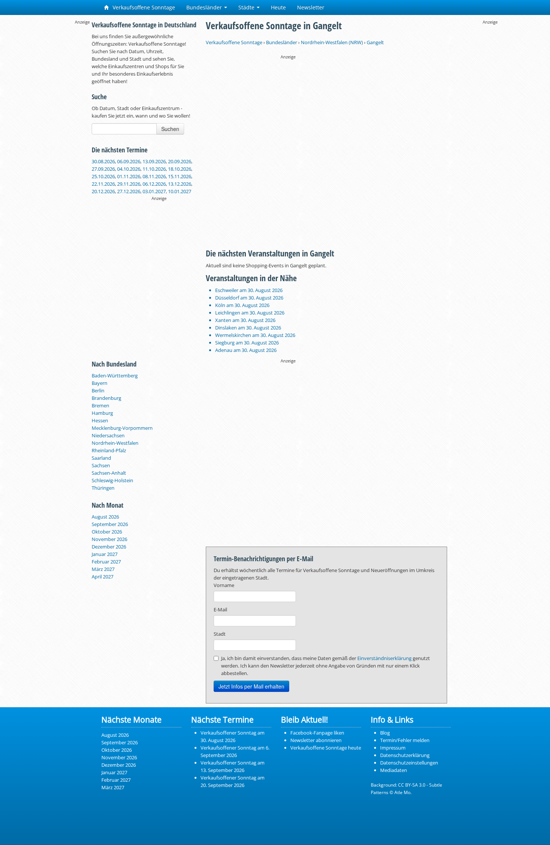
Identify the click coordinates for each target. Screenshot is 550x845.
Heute (278, 7)
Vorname (224, 585)
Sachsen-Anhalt (109, 472)
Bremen (100, 405)
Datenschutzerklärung (405, 755)
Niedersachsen (108, 435)
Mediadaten (393, 770)
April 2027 (102, 576)
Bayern (99, 383)
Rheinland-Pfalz (109, 450)
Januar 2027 (104, 554)
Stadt (220, 633)
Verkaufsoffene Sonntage (143, 7)
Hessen (100, 420)
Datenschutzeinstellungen (409, 762)
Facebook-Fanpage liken (317, 732)
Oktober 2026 (107, 531)
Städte (247, 7)
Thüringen (103, 487)
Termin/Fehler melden (405, 740)
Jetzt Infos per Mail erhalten (251, 686)
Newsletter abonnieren (316, 740)
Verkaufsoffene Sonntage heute (325, 747)
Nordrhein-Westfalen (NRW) (332, 42)
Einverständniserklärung (384, 658)
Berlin (98, 390)
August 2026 (105, 516)
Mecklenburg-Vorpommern (122, 428)
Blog (385, 732)
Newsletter (310, 7)
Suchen (170, 129)
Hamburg (102, 413)
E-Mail (220, 609)
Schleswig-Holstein (112, 480)
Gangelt (375, 42)
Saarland (101, 458)
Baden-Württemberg (115, 375)
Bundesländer (204, 7)
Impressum (393, 747)
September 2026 (110, 524)
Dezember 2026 (109, 546)
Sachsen (101, 465)
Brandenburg (106, 398)
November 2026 (109, 539)
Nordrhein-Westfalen (115, 443)
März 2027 (103, 569)
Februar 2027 (106, 561)
